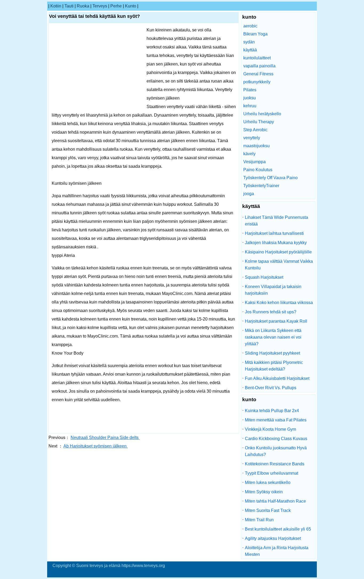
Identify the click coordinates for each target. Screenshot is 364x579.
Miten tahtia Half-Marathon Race (275, 501)
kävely (249, 153)
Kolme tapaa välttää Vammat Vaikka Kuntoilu (279, 264)
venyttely (251, 137)
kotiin (55, 6)
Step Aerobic (255, 130)
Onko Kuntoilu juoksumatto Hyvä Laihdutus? (276, 451)
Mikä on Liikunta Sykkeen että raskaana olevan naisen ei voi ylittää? (273, 337)
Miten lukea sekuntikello (267, 482)
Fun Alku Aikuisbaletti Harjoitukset (277, 378)
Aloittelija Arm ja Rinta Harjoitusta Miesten (276, 551)
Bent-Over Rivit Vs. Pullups (270, 387)
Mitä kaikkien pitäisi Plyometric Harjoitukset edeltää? (274, 365)
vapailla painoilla (259, 66)
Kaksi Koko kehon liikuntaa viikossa (279, 302)
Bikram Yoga (255, 34)
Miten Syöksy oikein (264, 492)
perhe (116, 6)
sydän (249, 42)
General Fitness (258, 74)
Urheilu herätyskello (262, 114)
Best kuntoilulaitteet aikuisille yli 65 (278, 529)
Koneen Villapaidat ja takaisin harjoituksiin (273, 289)
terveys (99, 6)
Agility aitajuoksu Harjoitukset (273, 538)
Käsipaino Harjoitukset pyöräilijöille (278, 252)
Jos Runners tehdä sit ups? (270, 312)
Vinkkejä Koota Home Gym (270, 429)
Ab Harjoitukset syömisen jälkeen (95, 446)
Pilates (249, 90)
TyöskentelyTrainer (261, 185)
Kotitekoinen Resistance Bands (274, 464)
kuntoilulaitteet (257, 58)
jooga (248, 193)
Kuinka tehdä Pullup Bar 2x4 (272, 410)
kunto (130, 6)
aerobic (250, 26)
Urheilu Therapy (258, 122)
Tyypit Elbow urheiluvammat (271, 473)
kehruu (249, 106)
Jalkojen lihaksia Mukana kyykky (276, 242)
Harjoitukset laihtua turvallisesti (274, 233)
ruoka (83, 6)
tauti (69, 6)
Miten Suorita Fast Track (268, 510)
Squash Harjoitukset (264, 277)
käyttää (250, 50)
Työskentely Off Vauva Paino (270, 177)
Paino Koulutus (257, 169)
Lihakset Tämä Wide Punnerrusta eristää (276, 220)
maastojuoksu (256, 145)
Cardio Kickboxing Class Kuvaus (276, 438)
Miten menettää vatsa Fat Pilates (275, 420)
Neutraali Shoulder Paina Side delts (105, 437)
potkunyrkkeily (256, 82)
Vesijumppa (254, 161)
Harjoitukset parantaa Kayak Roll (276, 321)
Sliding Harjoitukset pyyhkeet (272, 353)
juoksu (249, 98)
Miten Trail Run (259, 520)
